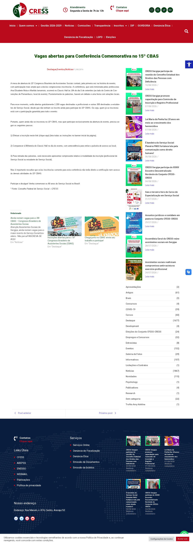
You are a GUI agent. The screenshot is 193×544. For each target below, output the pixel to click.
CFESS (20, 457)
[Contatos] (112, 7)
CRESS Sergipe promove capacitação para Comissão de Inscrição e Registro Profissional (161, 99)
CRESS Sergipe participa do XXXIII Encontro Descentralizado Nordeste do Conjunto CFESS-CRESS (162, 172)
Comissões (84, 25)
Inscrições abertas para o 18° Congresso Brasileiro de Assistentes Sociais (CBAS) (61, 240)
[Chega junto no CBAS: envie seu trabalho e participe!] (102, 226)
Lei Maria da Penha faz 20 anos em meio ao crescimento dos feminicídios (162, 122)
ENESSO (21, 468)
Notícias (69, 25)
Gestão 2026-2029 (51, 25)
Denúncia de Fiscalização (78, 37)
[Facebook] (158, 10)
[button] (189, 64)
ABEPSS (21, 463)
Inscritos (119, 25)
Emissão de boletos (83, 467)
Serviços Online (81, 445)
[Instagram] (151, 10)
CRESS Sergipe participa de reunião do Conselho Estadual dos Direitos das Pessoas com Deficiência (162, 76)
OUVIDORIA (144, 25)
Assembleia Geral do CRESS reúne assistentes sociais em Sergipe (162, 240)
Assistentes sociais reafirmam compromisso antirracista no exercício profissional (160, 265)
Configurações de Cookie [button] (161, 539)
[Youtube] (170, 10)
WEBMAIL (22, 474)
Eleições (111, 37)
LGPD (99, 37)
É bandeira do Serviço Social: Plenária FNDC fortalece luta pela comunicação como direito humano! (161, 148)
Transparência (102, 25)
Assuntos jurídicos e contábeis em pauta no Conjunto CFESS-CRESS (162, 217)
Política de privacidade (29, 485)
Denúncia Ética (162, 25)
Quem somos (26, 25)
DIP (132, 25)
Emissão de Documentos (86, 462)
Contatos (121, 7)
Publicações (23, 479)
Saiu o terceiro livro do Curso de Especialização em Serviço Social (162, 194)
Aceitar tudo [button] (182, 539)
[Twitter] (164, 10)
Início (12, 25)
